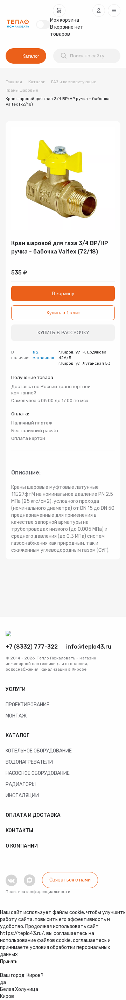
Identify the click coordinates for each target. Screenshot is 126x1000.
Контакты (19, 831)
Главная (14, 81)
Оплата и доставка (33, 815)
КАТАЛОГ (17, 735)
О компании (22, 846)
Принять (9, 961)
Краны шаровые (22, 90)
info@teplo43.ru (88, 646)
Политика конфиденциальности (38, 891)
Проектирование (27, 705)
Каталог (30, 56)
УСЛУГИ (16, 689)
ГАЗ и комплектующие (73, 81)
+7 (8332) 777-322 (32, 646)
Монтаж (16, 716)
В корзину (63, 293)
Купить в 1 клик (63, 312)
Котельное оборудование (39, 751)
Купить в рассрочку (63, 332)
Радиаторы (21, 784)
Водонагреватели (29, 762)
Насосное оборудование (38, 773)
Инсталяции (22, 796)
